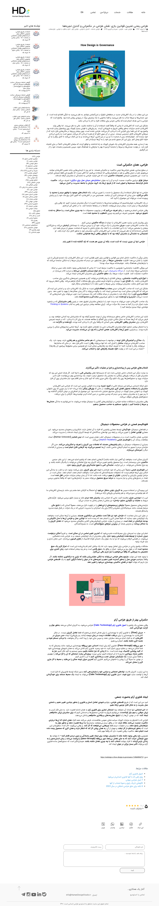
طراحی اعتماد (32, 206)
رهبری (34, 220)
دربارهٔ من (104, 12)
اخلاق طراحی (32, 180)
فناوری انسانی (31, 204)
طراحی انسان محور (30, 194)
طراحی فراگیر (32, 185)
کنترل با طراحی (84, 29)
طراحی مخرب (32, 161)
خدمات (117, 12)
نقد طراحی (33, 178)
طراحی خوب (128, 29)
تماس (93, 12)
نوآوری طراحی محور (30, 159)
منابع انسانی (32, 218)
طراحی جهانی (32, 201)
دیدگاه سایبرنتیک (116, 270)
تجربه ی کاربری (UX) (111, 29)
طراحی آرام (75, 29)
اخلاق (36, 211)
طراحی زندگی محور (30, 197)
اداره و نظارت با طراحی (63, 29)
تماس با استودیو (137, 894)
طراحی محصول (32, 166)
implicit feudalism (108, 439)
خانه (143, 12)
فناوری (36, 223)
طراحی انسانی (31, 192)
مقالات (130, 12)
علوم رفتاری (34, 230)
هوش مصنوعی (31, 227)
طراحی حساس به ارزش (29, 187)
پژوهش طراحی (31, 175)
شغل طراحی (32, 163)
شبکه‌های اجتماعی (30, 225)
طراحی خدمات (95, 29)
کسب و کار (34, 216)
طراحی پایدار (32, 199)
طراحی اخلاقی (33, 182)
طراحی (121, 29)
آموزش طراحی (31, 173)
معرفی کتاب (34, 213)
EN (82, 12)
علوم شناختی (34, 232)
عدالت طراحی (32, 209)
